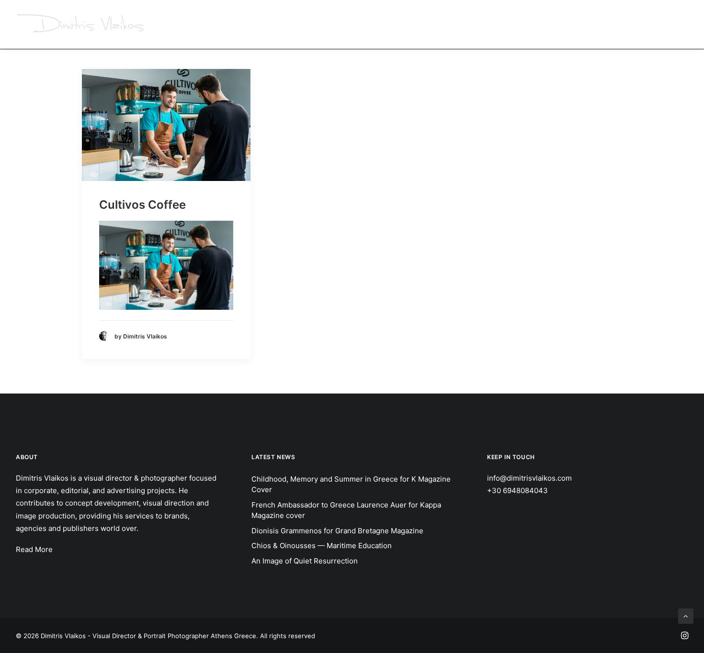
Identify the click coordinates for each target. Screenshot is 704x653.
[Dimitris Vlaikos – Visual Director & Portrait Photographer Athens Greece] (82, 24)
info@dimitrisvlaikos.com (529, 478)
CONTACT (673, 24)
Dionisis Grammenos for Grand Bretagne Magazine (337, 530)
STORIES (458, 24)
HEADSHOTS (410, 24)
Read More (34, 549)
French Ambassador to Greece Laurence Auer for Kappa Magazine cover (346, 510)
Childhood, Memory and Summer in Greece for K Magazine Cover (351, 484)
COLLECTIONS (583, 24)
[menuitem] (360, 24)
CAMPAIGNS (356, 24)
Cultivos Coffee (142, 205)
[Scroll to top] (685, 615)
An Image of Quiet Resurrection (304, 560)
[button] (166, 125)
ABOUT (631, 24)
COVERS (500, 24)
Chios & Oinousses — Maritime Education (321, 545)
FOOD (536, 24)
